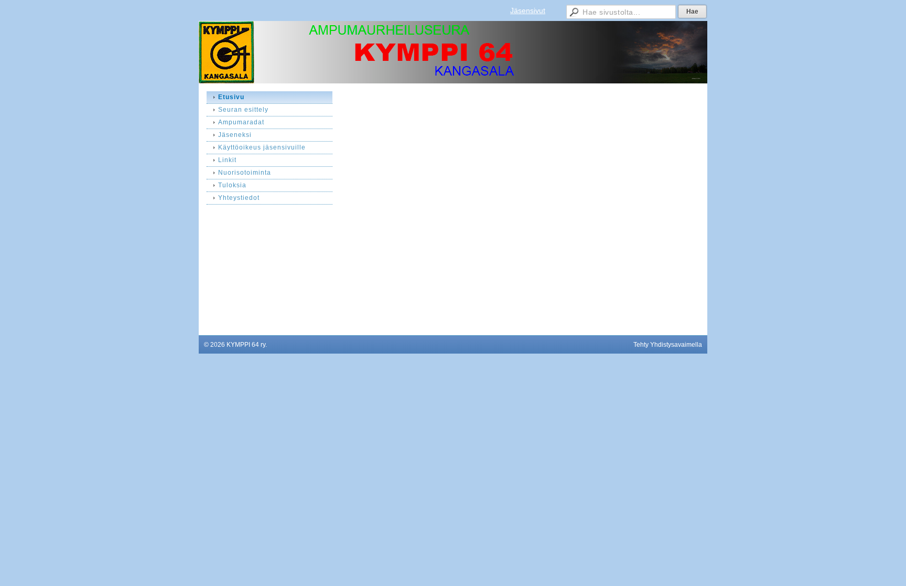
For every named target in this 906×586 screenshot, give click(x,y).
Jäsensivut (527, 10)
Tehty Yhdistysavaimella (667, 344)
